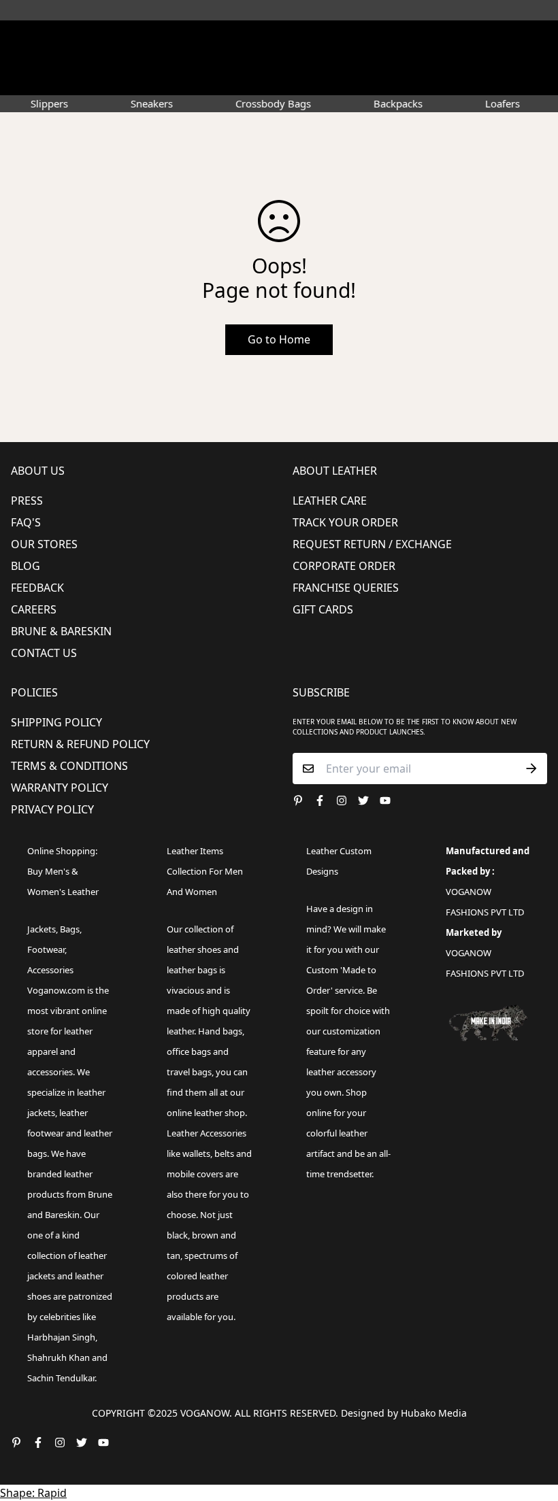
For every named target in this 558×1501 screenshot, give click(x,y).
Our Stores (44, 544)
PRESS (27, 500)
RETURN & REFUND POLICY (80, 744)
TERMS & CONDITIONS (69, 765)
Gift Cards (323, 609)
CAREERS (33, 609)
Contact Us (44, 652)
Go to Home (279, 339)
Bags (70, 929)
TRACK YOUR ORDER (345, 522)
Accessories (50, 970)
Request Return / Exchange (372, 544)
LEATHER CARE (330, 500)
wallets (196, 1153)
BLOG (25, 565)
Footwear (46, 949)
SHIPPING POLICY (56, 722)
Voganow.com (56, 990)
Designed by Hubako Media (404, 1412)
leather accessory (341, 1072)
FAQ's (26, 522)
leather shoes (194, 949)
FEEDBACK (37, 587)
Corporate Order (344, 565)
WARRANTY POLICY (59, 787)
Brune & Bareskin (61, 631)
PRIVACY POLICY (52, 809)
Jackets (41, 929)
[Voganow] (279, 37)
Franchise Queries (346, 587)
